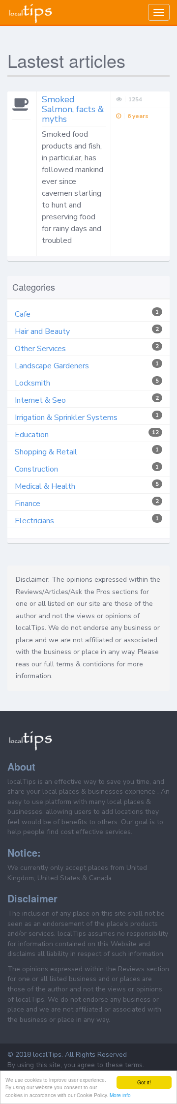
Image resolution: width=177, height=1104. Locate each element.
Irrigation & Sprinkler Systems (66, 417)
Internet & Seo (40, 400)
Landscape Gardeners (52, 365)
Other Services (40, 348)
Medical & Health (45, 486)
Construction (36, 469)
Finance (27, 503)
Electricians (34, 520)
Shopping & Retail (46, 452)
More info (120, 1095)
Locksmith (32, 383)
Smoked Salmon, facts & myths (73, 109)
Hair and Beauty (42, 331)
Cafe (22, 314)
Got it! (144, 1082)
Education (32, 434)
